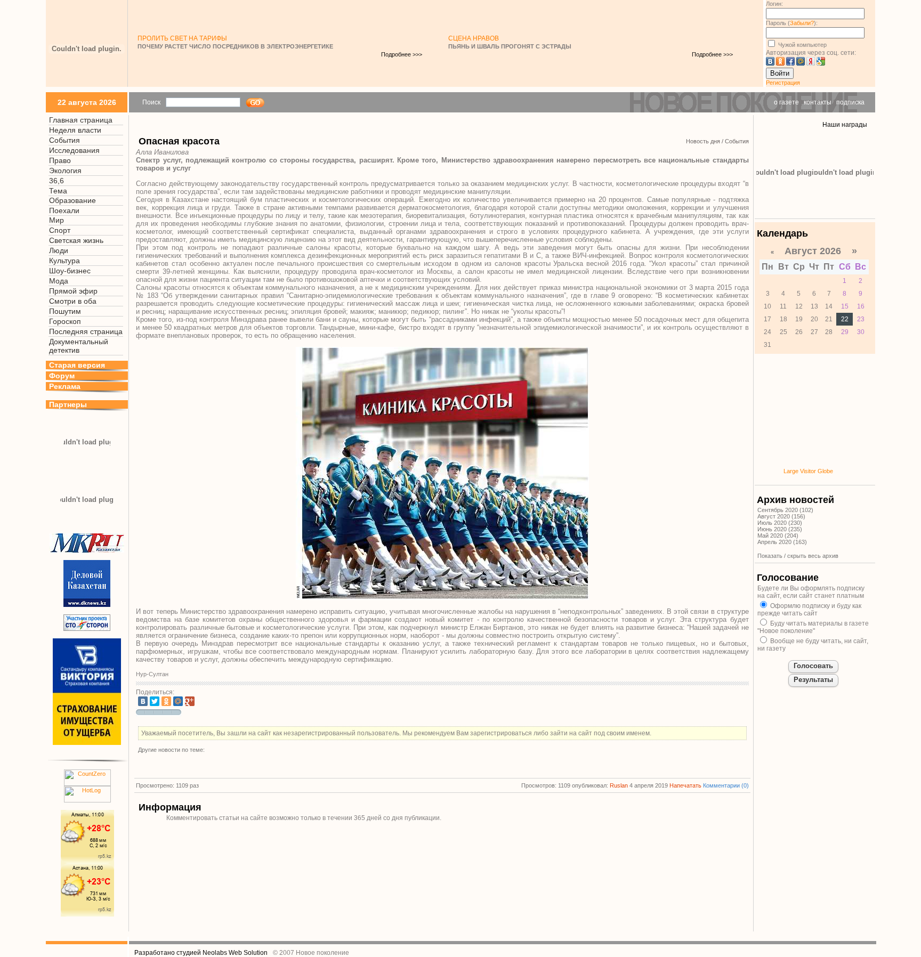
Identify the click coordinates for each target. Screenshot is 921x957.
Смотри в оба (72, 301)
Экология (65, 170)
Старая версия (77, 365)
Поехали (64, 210)
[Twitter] (154, 701)
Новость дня (703, 141)
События (64, 140)
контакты (817, 102)
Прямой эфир (73, 291)
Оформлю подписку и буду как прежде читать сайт (809, 609)
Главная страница (80, 120)
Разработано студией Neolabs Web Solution (201, 952)
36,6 (56, 180)
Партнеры (68, 404)
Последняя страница (86, 331)
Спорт (59, 230)
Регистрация (783, 82)
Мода (58, 281)
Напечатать (685, 785)
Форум (62, 375)
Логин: (774, 4)
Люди (58, 250)
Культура (64, 260)
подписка (850, 102)
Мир (56, 220)
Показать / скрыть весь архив (797, 556)
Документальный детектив (78, 345)
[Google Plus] (190, 701)
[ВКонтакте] (143, 701)
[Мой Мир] (178, 701)
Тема (58, 190)
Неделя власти (75, 130)
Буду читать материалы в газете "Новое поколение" (813, 627)
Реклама (64, 386)
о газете (786, 102)
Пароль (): (792, 23)
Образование (72, 200)
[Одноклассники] (166, 701)
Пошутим (65, 311)
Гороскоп (65, 321)
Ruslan (619, 785)
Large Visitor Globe (808, 471)
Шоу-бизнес (70, 270)
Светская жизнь (76, 240)
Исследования (74, 150)
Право (60, 160)
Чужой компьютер (802, 45)
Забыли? (802, 23)
